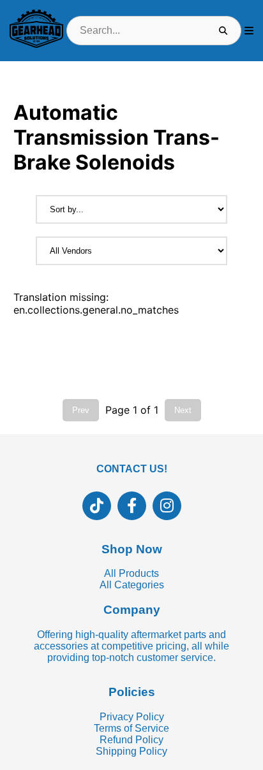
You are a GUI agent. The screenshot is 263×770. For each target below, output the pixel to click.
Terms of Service (131, 728)
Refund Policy (131, 739)
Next (183, 410)
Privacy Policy (132, 716)
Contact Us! (131, 468)
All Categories (132, 584)
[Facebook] (131, 505)
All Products (131, 573)
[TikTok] (96, 505)
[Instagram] (167, 505)
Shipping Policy (131, 751)
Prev (80, 410)
